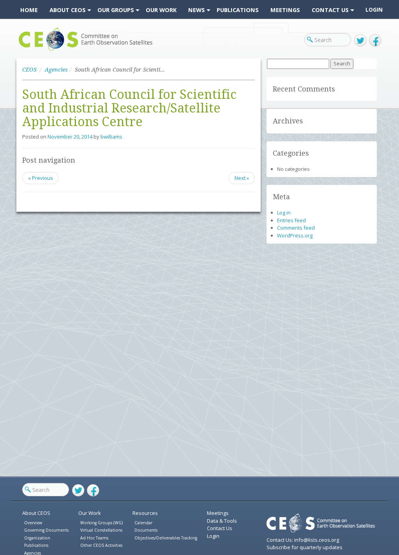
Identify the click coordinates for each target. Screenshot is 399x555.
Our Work (89, 512)
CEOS (25, 50)
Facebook (375, 40)
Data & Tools (222, 520)
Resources (145, 512)
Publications (36, 545)
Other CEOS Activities (101, 545)
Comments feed (296, 227)
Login (374, 9)
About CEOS (36, 512)
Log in (284, 212)
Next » (242, 177)
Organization (37, 538)
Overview (33, 522)
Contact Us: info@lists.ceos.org (303, 539)
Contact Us (219, 528)
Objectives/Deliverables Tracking (165, 538)
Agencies (56, 70)
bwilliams (111, 136)
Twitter (360, 40)
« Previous (40, 177)
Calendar (143, 522)
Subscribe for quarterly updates (305, 547)
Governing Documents (46, 530)
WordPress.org (294, 235)
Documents (145, 530)
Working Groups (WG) (101, 522)
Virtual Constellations (101, 530)
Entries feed (291, 220)
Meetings (218, 512)
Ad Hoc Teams (94, 538)
